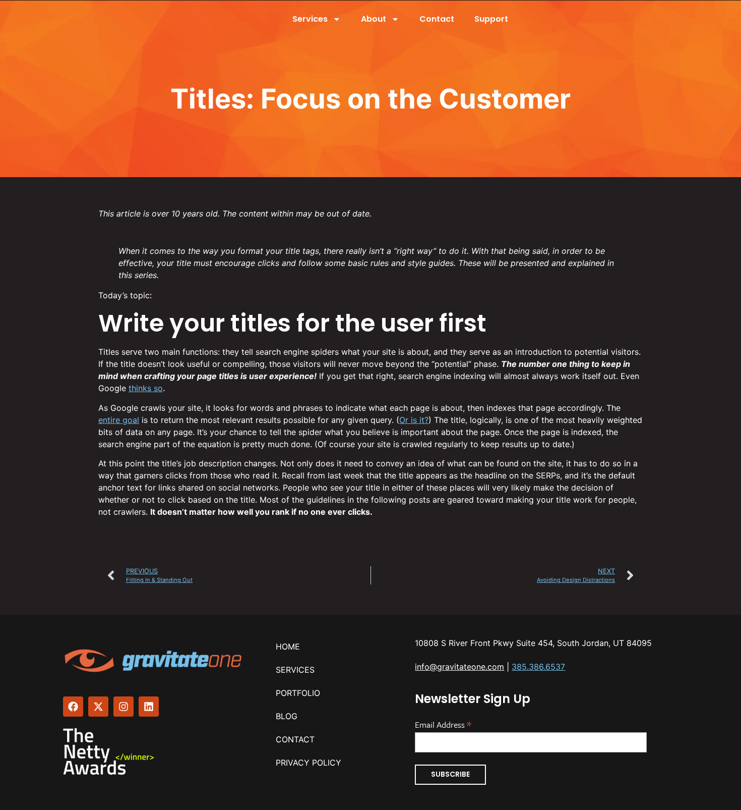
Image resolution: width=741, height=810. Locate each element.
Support (491, 19)
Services (310, 19)
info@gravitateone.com (459, 667)
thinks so (146, 388)
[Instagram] (123, 706)
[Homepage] (154, 660)
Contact (436, 19)
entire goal (118, 420)
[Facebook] (73, 706)
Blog (286, 716)
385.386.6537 (538, 667)
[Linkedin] (149, 706)
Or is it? (413, 420)
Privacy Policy (308, 763)
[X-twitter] (98, 706)
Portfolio (298, 693)
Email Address (443, 724)
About (373, 19)
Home (288, 646)
